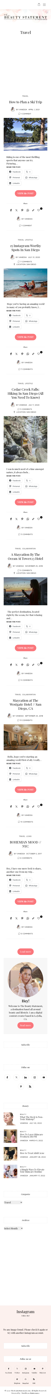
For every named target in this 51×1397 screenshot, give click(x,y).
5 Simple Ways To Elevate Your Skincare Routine (32, 1170)
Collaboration (29, 549)
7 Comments (26, 261)
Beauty (23, 1114)
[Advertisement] (25, 65)
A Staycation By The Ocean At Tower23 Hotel (25, 556)
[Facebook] (11, 210)
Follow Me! (25, 1316)
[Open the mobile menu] (44, 5)
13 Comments (26, 720)
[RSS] (30, 1086)
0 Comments (26, 858)
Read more (25, 1025)
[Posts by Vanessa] (13, 109)
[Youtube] (44, 1077)
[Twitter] (16, 210)
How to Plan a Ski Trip (25, 102)
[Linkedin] (25, 1077)
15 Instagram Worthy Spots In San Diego (25, 247)
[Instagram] (35, 1077)
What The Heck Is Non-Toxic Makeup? (31, 1118)
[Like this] (39, 210)
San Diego (31, 264)
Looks (28, 836)
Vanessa (23, 109)
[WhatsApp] (27, 210)
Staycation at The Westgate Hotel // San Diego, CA (25, 704)
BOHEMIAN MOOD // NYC (25, 844)
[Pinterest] (22, 210)
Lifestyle (29, 240)
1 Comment (26, 113)
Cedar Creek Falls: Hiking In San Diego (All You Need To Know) (25, 393)
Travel (25, 96)
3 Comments (26, 409)
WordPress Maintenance (30, 1393)
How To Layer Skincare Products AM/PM (31, 1135)
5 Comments (26, 570)
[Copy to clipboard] (33, 210)
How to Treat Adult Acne (32, 1153)
